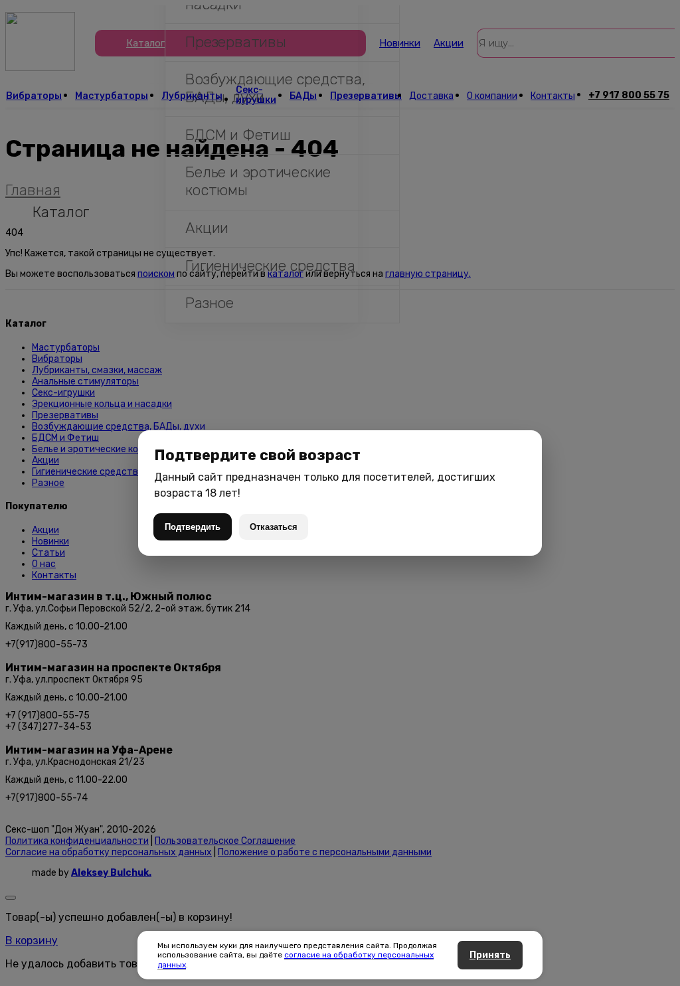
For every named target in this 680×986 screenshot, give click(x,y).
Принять (490, 955)
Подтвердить (192, 527)
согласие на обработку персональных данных (295, 959)
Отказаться (274, 527)
